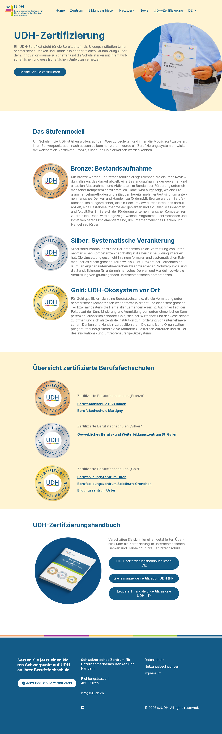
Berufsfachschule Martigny (100, 411)
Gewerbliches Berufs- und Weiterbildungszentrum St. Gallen (127, 434)
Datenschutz (154, 660)
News (143, 10)
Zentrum (76, 10)
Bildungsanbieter (101, 10)
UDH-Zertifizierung (168, 10)
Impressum (152, 673)
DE (190, 10)
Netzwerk (126, 10)
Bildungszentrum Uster (96, 490)
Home (60, 10)
